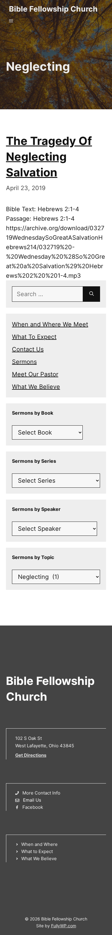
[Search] (91, 294)
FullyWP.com (63, 925)
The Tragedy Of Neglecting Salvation (49, 156)
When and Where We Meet (50, 324)
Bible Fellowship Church (53, 8)
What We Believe (36, 386)
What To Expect (34, 336)
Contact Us (28, 349)
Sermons (24, 361)
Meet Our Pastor (35, 374)
